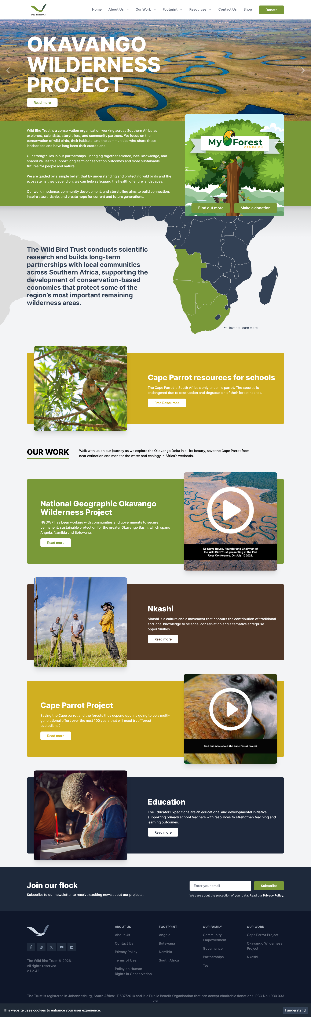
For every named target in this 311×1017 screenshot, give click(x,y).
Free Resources (166, 403)
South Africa (169, 960)
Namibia (165, 952)
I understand (295, 1010)
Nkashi (252, 957)
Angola (164, 935)
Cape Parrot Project (262, 935)
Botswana (167, 943)
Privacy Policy (126, 952)
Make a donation (256, 208)
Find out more (211, 208)
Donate (271, 10)
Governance (213, 948)
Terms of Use (125, 960)
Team (207, 965)
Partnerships (213, 957)
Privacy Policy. (273, 895)
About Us (122, 935)
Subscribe (269, 886)
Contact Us (124, 943)
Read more (42, 102)
